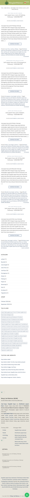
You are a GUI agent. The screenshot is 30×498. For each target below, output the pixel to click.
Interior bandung (8, 485)
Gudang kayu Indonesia (7, 481)
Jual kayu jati (6, 52)
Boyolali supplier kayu (12, 193)
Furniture (20, 317)
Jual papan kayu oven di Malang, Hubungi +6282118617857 (15, 16)
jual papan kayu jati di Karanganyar (15, 100)
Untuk (14, 347)
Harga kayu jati (11, 321)
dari (5, 314)
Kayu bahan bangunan (6, 377)
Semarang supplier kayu (23, 331)
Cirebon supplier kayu (21, 312)
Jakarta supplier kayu (6, 324)
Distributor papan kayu (20, 432)
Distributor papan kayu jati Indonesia (8, 97)
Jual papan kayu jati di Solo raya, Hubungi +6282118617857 (15, 209)
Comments (26, 56)
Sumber (12, 333)
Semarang (3, 284)
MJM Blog (5, 435)
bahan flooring (9, 417)
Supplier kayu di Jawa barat (7, 336)
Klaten (9, 110)
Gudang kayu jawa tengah (17, 319)
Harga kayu (4, 321)
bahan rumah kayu (15, 419)
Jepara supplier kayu (16, 324)
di (12, 314)
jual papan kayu (17, 196)
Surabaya (3, 290)
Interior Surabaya (14, 483)
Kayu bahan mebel (5, 359)
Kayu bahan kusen (5, 372)
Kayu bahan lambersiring (7, 364)
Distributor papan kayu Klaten (18, 146)
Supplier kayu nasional (20, 430)
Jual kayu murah (17, 326)
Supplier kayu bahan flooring (8, 369)
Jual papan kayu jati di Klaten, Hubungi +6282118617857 (15, 113)
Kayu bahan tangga (6, 367)
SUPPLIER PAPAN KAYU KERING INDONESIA (15, 55)
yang (17, 347)
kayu (22, 329)
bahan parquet (9, 415)
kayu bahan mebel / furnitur (8, 362)
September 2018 (5, 304)
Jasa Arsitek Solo (6, 487)
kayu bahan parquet (20, 362)
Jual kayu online (17, 479)
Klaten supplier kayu (12, 149)
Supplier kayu (12, 404)
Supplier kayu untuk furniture (18, 372)
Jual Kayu (16, 13)
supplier (16, 333)
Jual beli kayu (24, 324)
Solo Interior (22, 483)
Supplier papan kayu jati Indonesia (18, 150)
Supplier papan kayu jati (9, 53)
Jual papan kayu (19, 439)
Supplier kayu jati (17, 338)
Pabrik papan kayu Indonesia (11, 331)
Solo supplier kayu (20, 245)
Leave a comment (25, 247)
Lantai (26, 329)
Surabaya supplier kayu (6, 347)
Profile (4, 430)
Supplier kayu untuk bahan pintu (9, 374)
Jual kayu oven (25, 326)
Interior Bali (17, 364)
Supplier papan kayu (18, 340)
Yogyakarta (4, 293)
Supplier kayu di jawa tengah (20, 336)
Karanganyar (9, 60)
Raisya (21, 20)
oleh (2, 331)
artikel (2, 259)
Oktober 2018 (4, 301)
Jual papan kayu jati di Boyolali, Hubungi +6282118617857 (15, 159)
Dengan (9, 314)
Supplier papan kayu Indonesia (8, 477)
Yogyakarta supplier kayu (7, 350)
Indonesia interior (24, 481)
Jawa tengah (24, 50)
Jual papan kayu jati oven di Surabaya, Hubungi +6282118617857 (12, 461)
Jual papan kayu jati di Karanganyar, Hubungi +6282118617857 (15, 63)
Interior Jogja (25, 485)
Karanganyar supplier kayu (13, 102)
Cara (15, 312)
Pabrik (4, 432)
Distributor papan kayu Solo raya (16, 242)
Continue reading (15, 43)
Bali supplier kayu (8, 312)
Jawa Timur (10, 13)
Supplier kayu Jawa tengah (22, 149)
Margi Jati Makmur (15, 496)
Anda (3, 312)
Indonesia (26, 1)
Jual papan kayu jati (14, 52)
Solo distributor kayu (12, 245)
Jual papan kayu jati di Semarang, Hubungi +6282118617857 (11, 467)
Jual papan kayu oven (15, 329)
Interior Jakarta (17, 377)
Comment (26, 106)
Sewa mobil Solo (20, 369)
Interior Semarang (17, 485)
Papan (2, 281)
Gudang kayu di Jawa (16, 50)
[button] (2, 2)
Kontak (4, 437)
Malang (20, 13)
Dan (2, 314)
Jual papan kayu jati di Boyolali (9, 198)
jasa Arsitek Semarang (16, 487)
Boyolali (9, 156)
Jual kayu (4, 404)
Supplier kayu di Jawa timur (7, 338)
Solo (9, 206)
